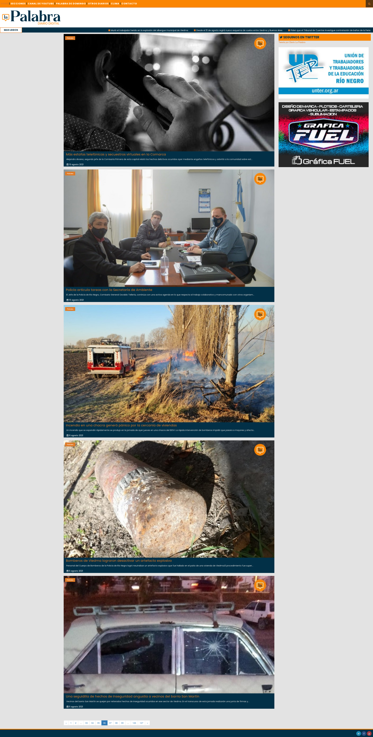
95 (98, 722)
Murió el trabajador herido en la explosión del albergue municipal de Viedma (70, 30)
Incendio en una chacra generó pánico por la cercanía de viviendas (121, 425)
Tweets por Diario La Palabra (292, 42)
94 (92, 722)
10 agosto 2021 (76, 300)
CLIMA (116, 3)
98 (116, 722)
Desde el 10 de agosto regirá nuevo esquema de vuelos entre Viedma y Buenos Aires (160, 30)
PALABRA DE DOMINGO (71, 3)
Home (5, 3)
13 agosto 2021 (76, 164)
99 (122, 722)
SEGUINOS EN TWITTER (301, 37)
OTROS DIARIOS (99, 3)
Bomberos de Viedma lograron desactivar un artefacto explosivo (119, 560)
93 (86, 722)
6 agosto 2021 (76, 435)
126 (134, 722)
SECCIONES (19, 3)
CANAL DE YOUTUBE (41, 3)
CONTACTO (129, 3)
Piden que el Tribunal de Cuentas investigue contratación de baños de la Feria (251, 30)
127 (141, 722)
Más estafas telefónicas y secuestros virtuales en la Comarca (116, 154)
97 (110, 722)
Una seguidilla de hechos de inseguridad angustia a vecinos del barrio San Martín (132, 696)
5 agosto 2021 (76, 570)
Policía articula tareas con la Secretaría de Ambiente (109, 290)
